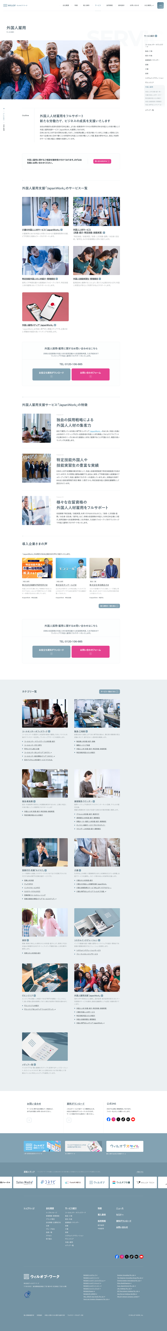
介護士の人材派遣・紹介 (84, 880)
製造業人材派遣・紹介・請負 (85, 741)
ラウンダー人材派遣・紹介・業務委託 (88, 829)
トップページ (29, 1208)
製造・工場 (68, 1216)
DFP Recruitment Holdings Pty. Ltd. (127, 1291)
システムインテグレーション (74, 1235)
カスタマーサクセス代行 (32, 891)
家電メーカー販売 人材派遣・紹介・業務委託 (91, 821)
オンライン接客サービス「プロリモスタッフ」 (90, 825)
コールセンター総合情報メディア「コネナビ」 (38, 756)
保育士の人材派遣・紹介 (32, 953)
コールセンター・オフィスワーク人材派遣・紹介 (39, 741)
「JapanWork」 (95, 431)
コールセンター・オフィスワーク (75, 1212)
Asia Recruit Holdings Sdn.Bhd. (126, 1294)
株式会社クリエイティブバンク (91, 1288)
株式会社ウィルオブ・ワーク (91, 1278)
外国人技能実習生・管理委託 (86, 1019)
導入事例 (102, 1215)
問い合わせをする (101, 161)
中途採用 (101, 1228)
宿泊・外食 (68, 1219)
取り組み (49, 1239)
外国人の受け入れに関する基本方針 (55, 1315)
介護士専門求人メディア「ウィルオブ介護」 (90, 891)
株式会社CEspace (89, 1291)
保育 (66, 1232)
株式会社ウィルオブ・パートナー (92, 1286)
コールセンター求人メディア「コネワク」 (37, 752)
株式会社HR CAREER (90, 1294)
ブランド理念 (50, 1219)
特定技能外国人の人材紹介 (85, 752)
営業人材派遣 (29, 880)
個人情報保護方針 (29, 1315)
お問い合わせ (122, 1227)
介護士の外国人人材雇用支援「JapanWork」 (91, 884)
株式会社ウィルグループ (90, 1275)
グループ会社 (50, 1229)
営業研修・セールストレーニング (35, 895)
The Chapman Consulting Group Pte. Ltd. (129, 1278)
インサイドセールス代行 (32, 887)
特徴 (100, 1208)
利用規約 (39, 1315)
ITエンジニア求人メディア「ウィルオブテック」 (39, 1009)
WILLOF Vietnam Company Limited (127, 1296)
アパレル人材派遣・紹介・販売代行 (87, 814)
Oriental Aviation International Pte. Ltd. (128, 1280)
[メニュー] (160, 5)
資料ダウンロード (123, 1221)
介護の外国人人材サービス (85, 1012)
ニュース (120, 1208)
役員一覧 (49, 1232)
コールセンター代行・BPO (33, 745)
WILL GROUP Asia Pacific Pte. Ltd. (94, 1296)
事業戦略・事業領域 (52, 1216)
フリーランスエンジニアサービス (87, 954)
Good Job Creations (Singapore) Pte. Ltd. (96, 1299)
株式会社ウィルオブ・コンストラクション (94, 1280)
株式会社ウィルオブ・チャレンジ (92, 1283)
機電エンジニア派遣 (83, 745)
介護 (66, 1229)
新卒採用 (101, 1225)
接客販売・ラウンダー (72, 1222)
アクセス (49, 1235)
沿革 (47, 1226)
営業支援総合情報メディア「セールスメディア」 (39, 899)
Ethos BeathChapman (123, 1283)
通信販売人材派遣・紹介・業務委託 (88, 818)
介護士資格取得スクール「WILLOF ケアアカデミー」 (93, 887)
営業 (66, 1226)
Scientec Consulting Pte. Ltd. (125, 1275)
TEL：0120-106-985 (70, 364)
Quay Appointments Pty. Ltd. (125, 1286)
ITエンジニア (69, 1239)
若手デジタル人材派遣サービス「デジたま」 (38, 760)
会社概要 (50, 1208)
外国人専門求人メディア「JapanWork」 (89, 1023)
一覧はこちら (139, 1171)
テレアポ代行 (28, 884)
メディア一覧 (69, 1245)
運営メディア (29, 1172)
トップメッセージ (51, 1212)
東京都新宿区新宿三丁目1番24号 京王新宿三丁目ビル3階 (45, 1286)
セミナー (120, 1215)
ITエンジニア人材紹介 (31, 1005)
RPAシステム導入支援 (31, 749)
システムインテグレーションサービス (88, 950)
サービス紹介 (10, 32)
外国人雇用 (69, 1242)
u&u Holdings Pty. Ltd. (124, 1288)
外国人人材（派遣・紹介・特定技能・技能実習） (91, 749)
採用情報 (102, 1221)
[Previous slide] (12, 1182)
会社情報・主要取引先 (53, 1222)
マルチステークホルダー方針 (75, 1315)
